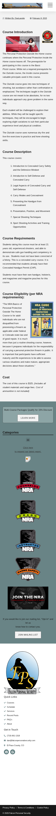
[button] (28, 440)
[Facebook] (6, 751)
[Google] (12, 751)
